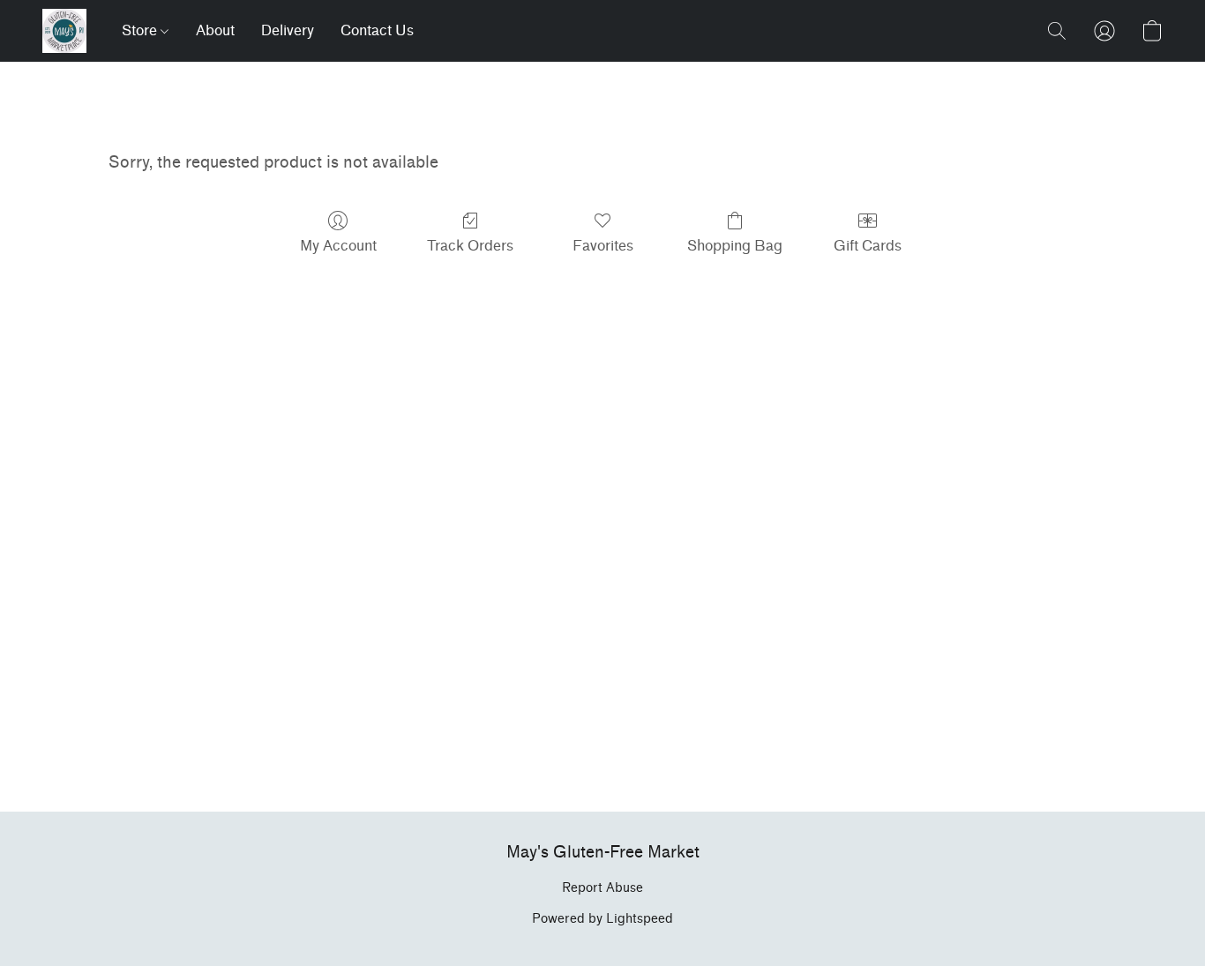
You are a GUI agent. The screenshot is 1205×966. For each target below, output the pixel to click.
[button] (64, 31)
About (215, 30)
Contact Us (377, 30)
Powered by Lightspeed (602, 918)
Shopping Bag (734, 245)
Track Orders (470, 245)
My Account (338, 245)
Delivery (287, 30)
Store (141, 30)
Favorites (603, 245)
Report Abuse (602, 887)
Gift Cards (868, 245)
